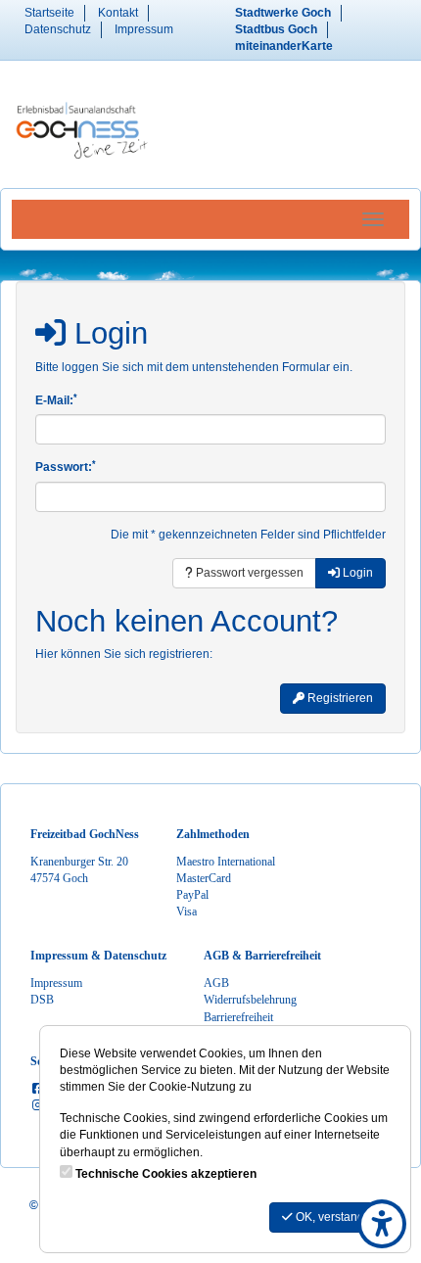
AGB (216, 983)
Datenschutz (57, 29)
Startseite (49, 13)
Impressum (144, 29)
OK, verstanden (335, 1217)
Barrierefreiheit (238, 1017)
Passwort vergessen (248, 573)
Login (356, 573)
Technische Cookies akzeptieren (166, 1174)
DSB (42, 999)
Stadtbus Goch (276, 29)
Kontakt (118, 13)
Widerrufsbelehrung (250, 999)
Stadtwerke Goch (283, 13)
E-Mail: (56, 400)
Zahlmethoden (213, 834)
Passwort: (65, 466)
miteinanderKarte (284, 46)
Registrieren (338, 698)
